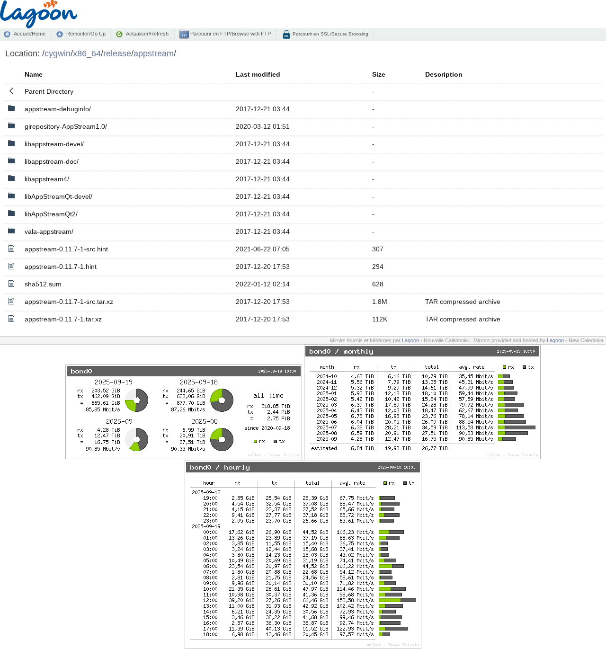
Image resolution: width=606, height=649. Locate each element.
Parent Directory (49, 91)
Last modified (258, 74)
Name (34, 74)
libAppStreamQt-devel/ (58, 196)
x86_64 (87, 53)
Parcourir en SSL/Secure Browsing (329, 33)
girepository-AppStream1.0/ (66, 126)
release (117, 53)
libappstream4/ (47, 179)
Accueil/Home (29, 33)
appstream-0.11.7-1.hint (61, 266)
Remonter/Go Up (86, 33)
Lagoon (410, 340)
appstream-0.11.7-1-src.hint (66, 249)
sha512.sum (43, 284)
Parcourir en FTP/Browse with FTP (230, 33)
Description (444, 74)
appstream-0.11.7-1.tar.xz (63, 319)
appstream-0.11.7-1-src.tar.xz (69, 301)
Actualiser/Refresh (147, 33)
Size (378, 74)
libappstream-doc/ (52, 161)
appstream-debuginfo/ (58, 109)
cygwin (58, 53)
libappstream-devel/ (54, 144)
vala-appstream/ (49, 231)
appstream (154, 53)
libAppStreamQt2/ (51, 214)
